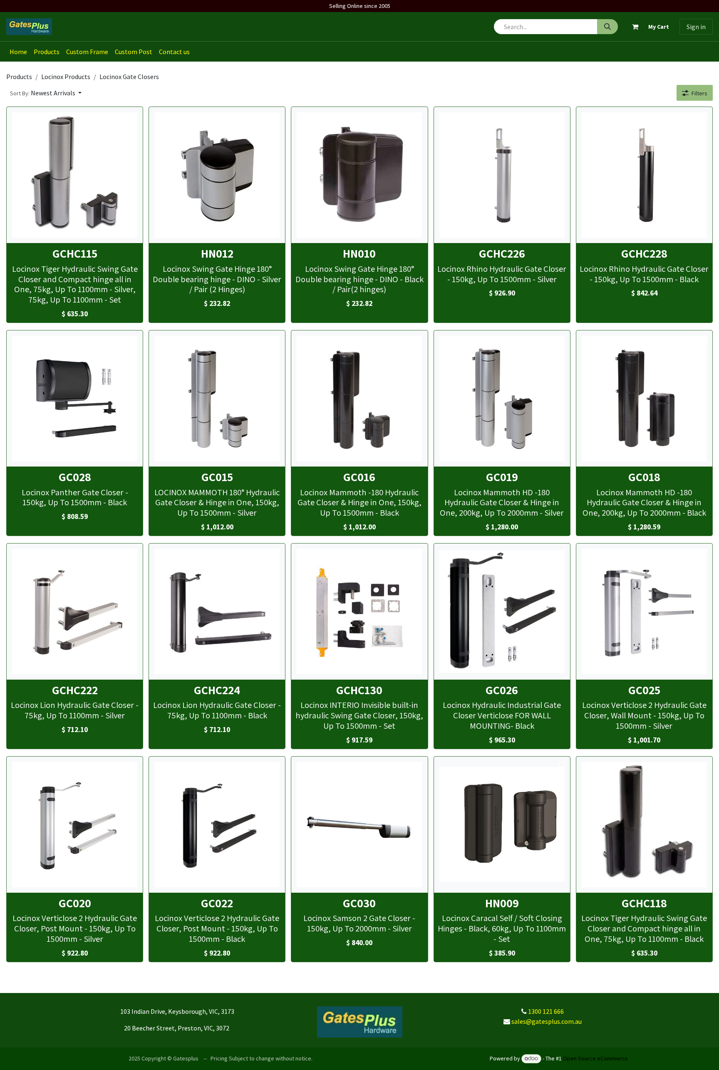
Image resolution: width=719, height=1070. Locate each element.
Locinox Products (65, 76)
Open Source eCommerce (595, 1058)
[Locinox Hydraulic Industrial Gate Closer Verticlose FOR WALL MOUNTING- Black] (502, 612)
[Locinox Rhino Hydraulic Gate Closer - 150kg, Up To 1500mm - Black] (644, 175)
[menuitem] (18, 51)
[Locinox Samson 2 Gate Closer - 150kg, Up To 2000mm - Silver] (359, 825)
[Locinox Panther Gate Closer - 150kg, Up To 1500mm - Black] (75, 398)
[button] (45, 93)
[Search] (607, 26)
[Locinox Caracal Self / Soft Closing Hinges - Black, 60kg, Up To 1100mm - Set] (502, 825)
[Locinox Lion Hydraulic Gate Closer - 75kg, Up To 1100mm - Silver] (75, 612)
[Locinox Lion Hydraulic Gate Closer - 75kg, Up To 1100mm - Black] (217, 612)
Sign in (696, 26)
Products (19, 76)
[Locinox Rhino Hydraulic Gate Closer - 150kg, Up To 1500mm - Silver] (502, 175)
